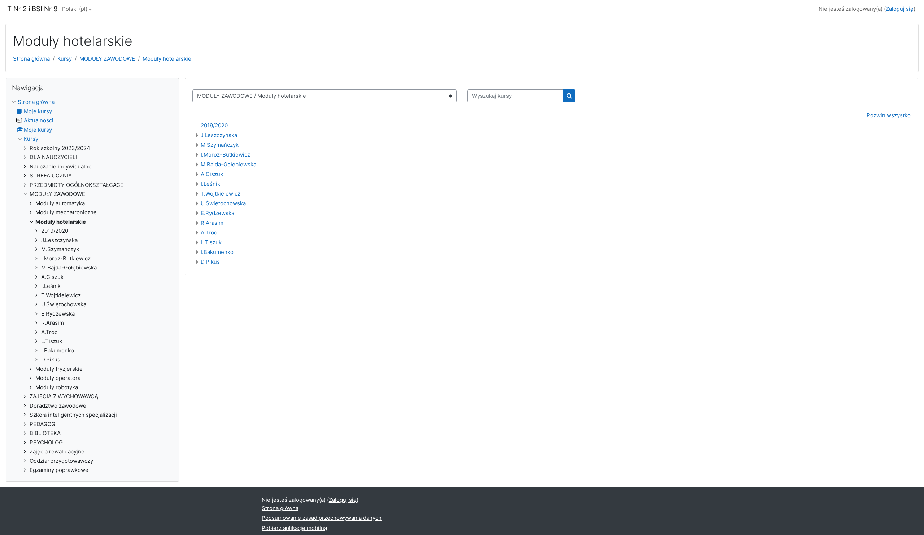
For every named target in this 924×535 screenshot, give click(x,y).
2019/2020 (214, 125)
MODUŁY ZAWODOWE (107, 58)
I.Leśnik (210, 183)
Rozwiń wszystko (889, 115)
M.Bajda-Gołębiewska (228, 164)
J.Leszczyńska (219, 135)
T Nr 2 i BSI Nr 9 (32, 9)
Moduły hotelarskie (167, 58)
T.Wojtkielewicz (220, 193)
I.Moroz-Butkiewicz (225, 154)
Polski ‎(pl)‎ (74, 8)
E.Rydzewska (217, 213)
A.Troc (209, 232)
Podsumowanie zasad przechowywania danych (322, 517)
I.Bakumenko (217, 252)
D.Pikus (210, 261)
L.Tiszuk (211, 242)
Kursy (64, 58)
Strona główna (31, 58)
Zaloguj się (900, 8)
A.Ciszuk (212, 174)
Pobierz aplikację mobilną (294, 528)
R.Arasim (212, 222)
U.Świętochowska (223, 203)
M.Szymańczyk (220, 144)
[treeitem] (92, 286)
